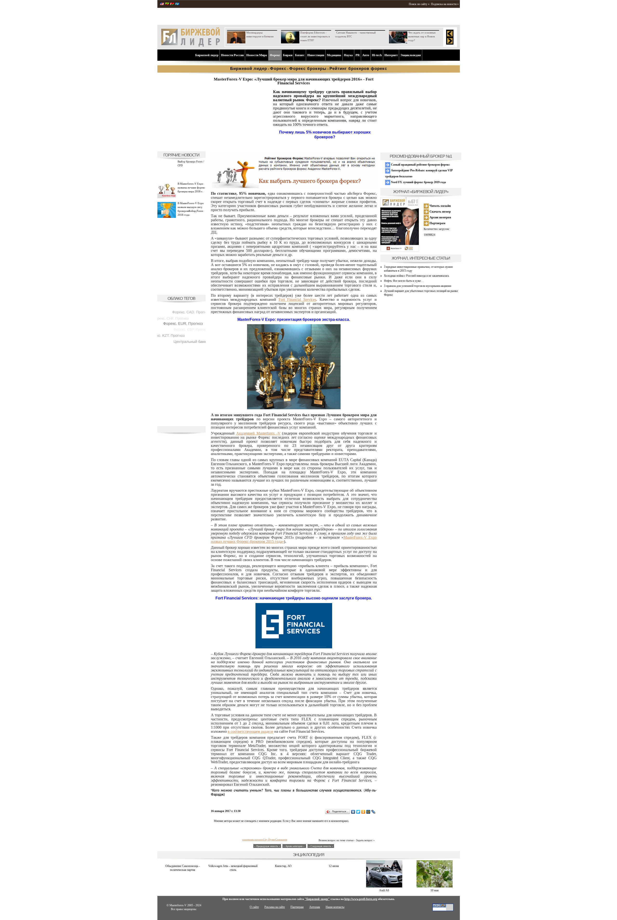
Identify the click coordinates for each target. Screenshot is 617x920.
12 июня (334, 866)
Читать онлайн (440, 206)
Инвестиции (315, 55)
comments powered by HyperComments (264, 839)
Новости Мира (256, 55)
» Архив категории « (294, 846)
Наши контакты (335, 907)
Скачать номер (440, 211)
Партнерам (437, 223)
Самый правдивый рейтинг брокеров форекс (420, 164)
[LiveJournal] (373, 812)
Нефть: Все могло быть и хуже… (404, 280)
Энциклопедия (410, 55)
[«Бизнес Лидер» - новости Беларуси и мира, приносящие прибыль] (172, 4)
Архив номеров (440, 217)
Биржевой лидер (206, 55)
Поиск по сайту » (419, 4)
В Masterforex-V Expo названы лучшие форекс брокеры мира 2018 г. (191, 187)
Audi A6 (384, 890)
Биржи (287, 55)
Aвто (365, 55)
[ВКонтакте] (353, 812)
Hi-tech (377, 55)
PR (357, 55)
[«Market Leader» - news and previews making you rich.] (162, 4)
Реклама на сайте (274, 907)
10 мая (434, 890)
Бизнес (300, 55)
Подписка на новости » (445, 4)
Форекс (275, 55)
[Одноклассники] (363, 812)
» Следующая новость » (320, 846)
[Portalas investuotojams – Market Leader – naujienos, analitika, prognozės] (167, 4)
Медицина (334, 55)
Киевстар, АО (283, 866)
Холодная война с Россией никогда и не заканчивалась (416, 275)
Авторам (314, 907)
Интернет (391, 55)
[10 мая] (434, 886)
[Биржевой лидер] (190, 45)
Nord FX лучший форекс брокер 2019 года (418, 182)
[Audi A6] (384, 886)
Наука (348, 55)
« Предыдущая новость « (267, 846)
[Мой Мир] (368, 812)
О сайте (254, 907)
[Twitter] (358, 812)
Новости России (232, 55)
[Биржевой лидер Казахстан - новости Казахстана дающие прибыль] (177, 4)
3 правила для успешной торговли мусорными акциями (417, 286)
